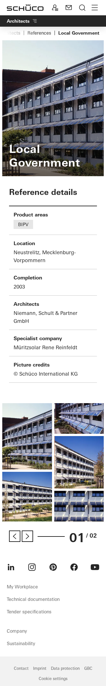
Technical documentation (33, 599)
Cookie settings (53, 678)
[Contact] (68, 7)
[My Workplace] (55, 7)
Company (17, 631)
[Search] (82, 7)
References (39, 33)
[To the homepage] (25, 8)
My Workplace (22, 587)
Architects (18, 21)
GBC (88, 668)
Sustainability (21, 643)
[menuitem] (11, 567)
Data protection (65, 668)
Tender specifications (29, 612)
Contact (21, 668)
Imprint (39, 668)
